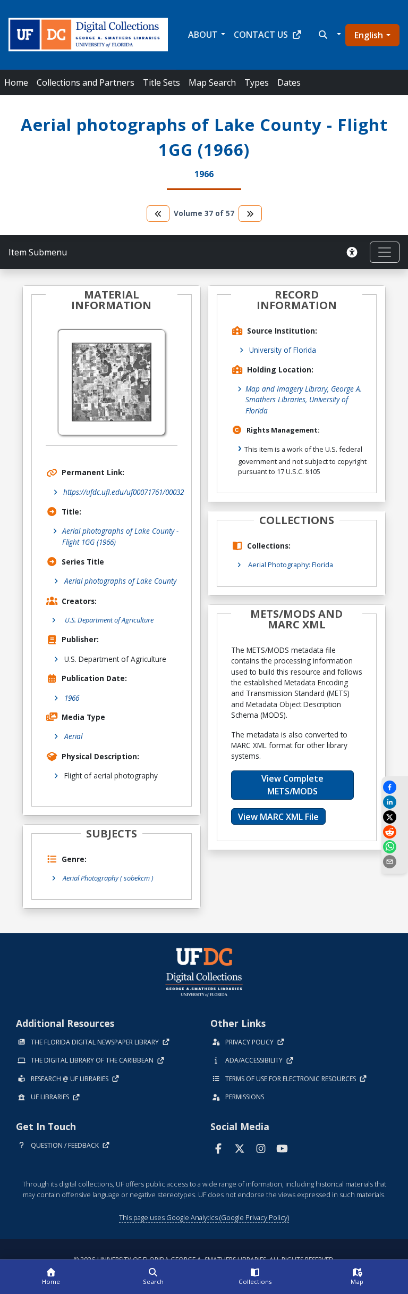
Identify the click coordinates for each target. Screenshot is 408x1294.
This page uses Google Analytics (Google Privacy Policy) (204, 1217)
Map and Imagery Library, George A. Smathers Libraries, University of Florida (303, 400)
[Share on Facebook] (394, 787)
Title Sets (161, 82)
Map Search (212, 82)
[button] (328, 34)
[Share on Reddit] (394, 832)
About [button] (203, 34)
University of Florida (282, 350)
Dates (289, 82)
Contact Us (261, 34)
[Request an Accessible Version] (354, 252)
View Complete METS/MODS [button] (292, 785)
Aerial (73, 736)
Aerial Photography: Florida (290, 564)
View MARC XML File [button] (278, 817)
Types (256, 82)
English (368, 35)
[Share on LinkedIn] (394, 802)
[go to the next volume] (250, 213)
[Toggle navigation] (385, 252)
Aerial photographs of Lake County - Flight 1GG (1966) (120, 536)
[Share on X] (394, 817)
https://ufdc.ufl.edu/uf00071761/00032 (123, 492)
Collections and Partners (85, 82)
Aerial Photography (108, 878)
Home (16, 82)
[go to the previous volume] (158, 213)
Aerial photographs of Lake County (120, 581)
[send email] (394, 861)
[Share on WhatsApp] (394, 846)
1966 (71, 698)
